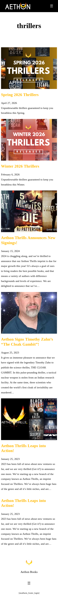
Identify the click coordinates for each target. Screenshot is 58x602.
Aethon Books (29, 571)
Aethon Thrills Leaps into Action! (23, 448)
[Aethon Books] (18, 6)
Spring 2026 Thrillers (20, 95)
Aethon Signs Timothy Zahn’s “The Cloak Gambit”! (27, 342)
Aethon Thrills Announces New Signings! (28, 240)
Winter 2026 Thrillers (20, 166)
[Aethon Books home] (29, 562)
